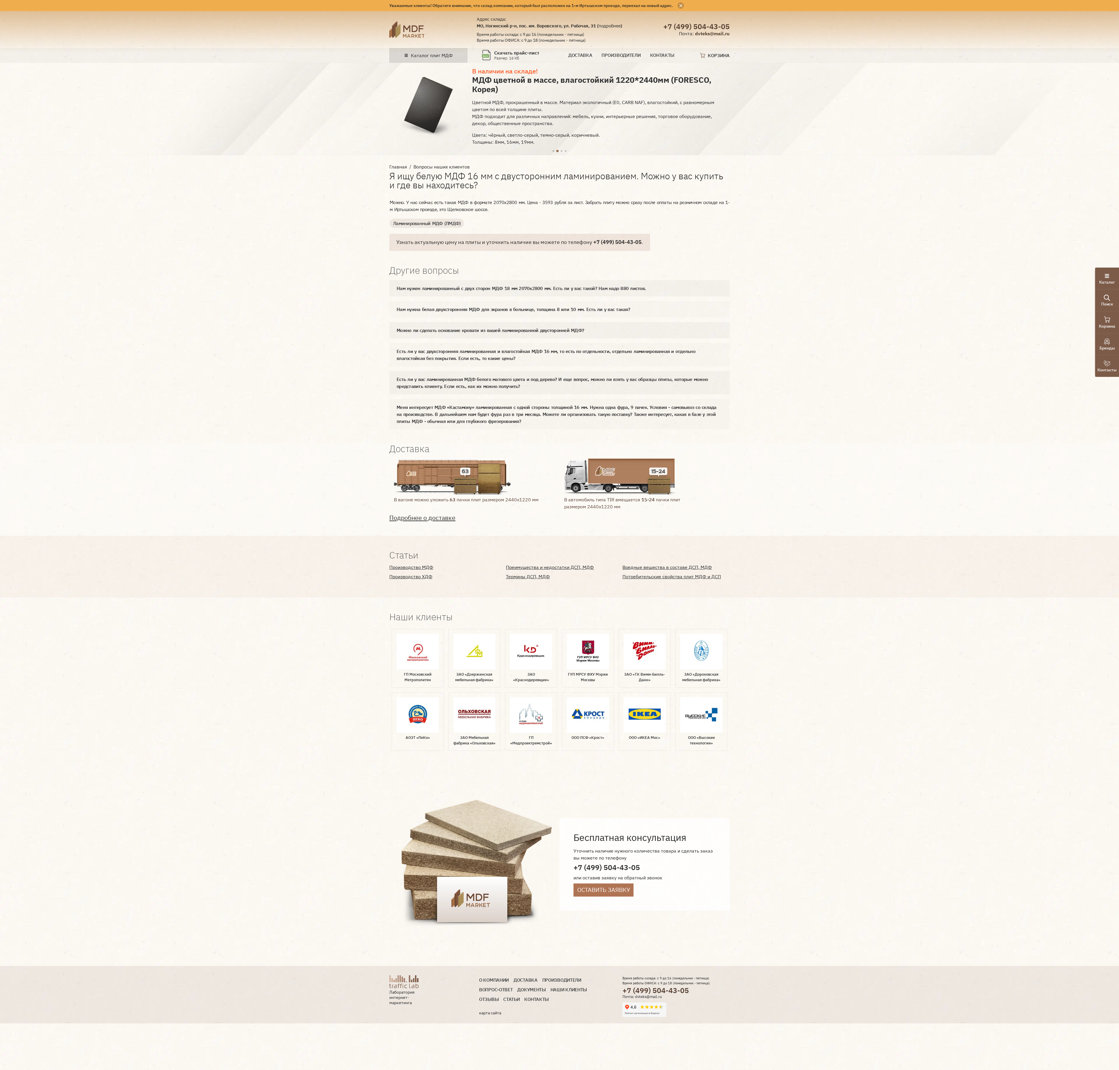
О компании (494, 980)
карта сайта (490, 1012)
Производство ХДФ (410, 576)
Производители (621, 55)
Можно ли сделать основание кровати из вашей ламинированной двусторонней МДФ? (490, 330)
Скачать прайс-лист (516, 53)
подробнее (610, 26)
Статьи (511, 999)
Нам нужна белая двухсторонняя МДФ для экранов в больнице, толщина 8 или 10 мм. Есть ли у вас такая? (513, 309)
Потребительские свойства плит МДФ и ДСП (671, 576)
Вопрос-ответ (496, 989)
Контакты (662, 55)
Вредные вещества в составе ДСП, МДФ (667, 567)
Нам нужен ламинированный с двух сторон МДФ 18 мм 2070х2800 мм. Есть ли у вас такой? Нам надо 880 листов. (521, 288)
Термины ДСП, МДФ (528, 576)
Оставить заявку (603, 890)
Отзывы (489, 999)
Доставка (580, 55)
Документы (531, 989)
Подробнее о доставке (422, 518)
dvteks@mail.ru (712, 33)
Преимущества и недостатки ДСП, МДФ (550, 567)
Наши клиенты (568, 989)
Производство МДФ (411, 567)
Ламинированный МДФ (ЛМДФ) (426, 223)
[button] (553, 151)
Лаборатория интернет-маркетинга (401, 997)
